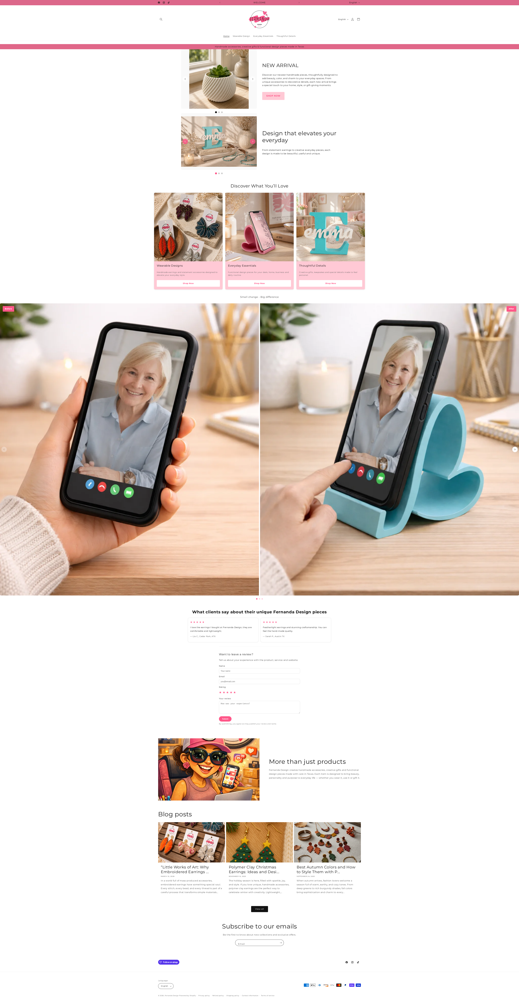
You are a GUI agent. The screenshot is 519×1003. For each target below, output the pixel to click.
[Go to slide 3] (262, 599)
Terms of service (268, 996)
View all (259, 909)
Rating (222, 687)
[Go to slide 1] (256, 599)
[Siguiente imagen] (252, 79)
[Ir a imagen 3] (222, 112)
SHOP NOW (273, 96)
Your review (225, 698)
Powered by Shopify (187, 996)
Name (222, 666)
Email (222, 676)
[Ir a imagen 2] (219, 112)
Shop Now (188, 283)
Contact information (250, 996)
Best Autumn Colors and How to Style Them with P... (326, 869)
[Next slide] (515, 449)
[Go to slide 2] (259, 599)
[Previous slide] (4, 449)
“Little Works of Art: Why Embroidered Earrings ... (185, 869)
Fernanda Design (172, 996)
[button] (161, 19)
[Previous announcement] (220, 2)
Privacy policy (204, 996)
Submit (225, 719)
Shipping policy (232, 996)
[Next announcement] (299, 2)
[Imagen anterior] (185, 79)
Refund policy (218, 996)
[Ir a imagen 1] (216, 112)
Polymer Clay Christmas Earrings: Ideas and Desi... (254, 869)
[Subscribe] (281, 943)
